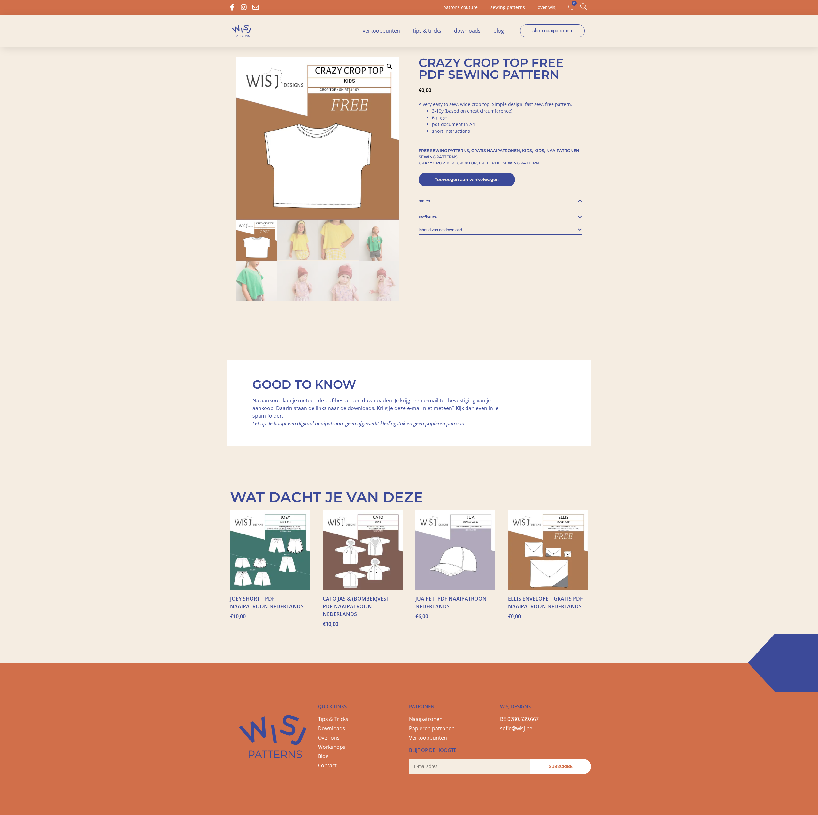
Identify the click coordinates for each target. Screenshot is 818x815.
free (484, 163)
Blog (498, 30)
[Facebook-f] (232, 7)
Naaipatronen (562, 150)
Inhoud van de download (440, 229)
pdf (496, 163)
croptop (467, 163)
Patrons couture (460, 7)
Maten (424, 200)
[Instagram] (244, 7)
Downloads (467, 30)
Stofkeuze (428, 217)
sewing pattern (521, 163)
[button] (389, 66)
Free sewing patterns (444, 150)
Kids (527, 150)
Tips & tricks (427, 30)
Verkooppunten (381, 30)
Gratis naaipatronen (495, 150)
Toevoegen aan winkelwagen (467, 179)
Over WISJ (547, 7)
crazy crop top (436, 163)
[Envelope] (256, 7)
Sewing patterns (507, 7)
